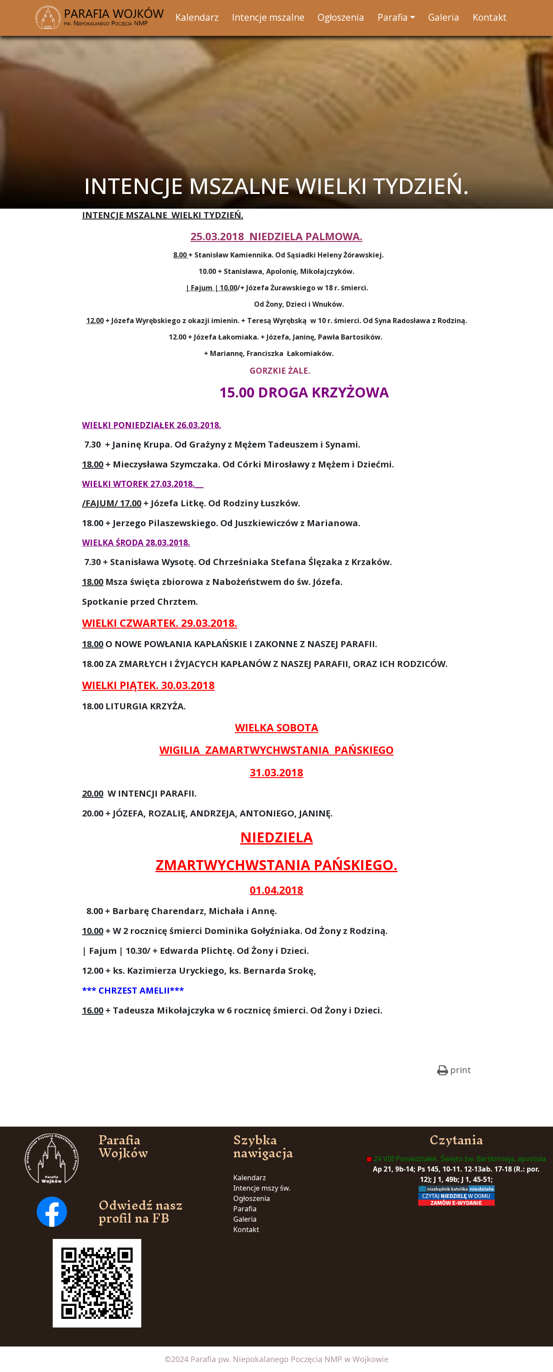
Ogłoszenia (251, 1198)
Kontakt (246, 1229)
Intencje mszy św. (261, 1188)
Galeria (245, 1219)
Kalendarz (249, 1177)
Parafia (245, 1208)
